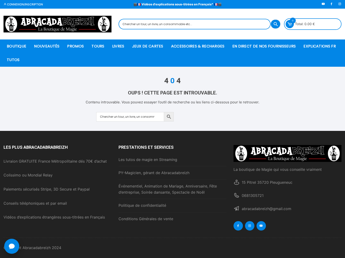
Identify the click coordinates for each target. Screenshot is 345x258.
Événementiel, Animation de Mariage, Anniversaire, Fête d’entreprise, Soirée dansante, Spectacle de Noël (168, 189)
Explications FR (319, 46)
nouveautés (46, 46)
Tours (98, 46)
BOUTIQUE (16, 46)
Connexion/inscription (24, 4)
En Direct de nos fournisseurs (264, 46)
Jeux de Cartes (147, 46)
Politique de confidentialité (142, 205)
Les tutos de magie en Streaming (148, 159)
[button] (11, 246)
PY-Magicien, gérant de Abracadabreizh (154, 172)
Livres (118, 46)
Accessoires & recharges (198, 46)
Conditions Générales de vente (146, 218)
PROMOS (75, 46)
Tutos (13, 60)
